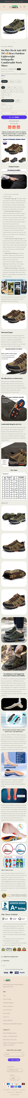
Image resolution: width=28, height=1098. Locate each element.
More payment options (14, 120)
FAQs (4, 995)
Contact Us (6, 1017)
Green (4, 81)
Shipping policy (19, 1092)
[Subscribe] (22, 1054)
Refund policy (15, 1089)
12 (21, 91)
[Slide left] (10, 42)
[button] (4, 7)
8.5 (15, 87)
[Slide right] (17, 42)
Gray (19, 81)
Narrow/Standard (8, 100)
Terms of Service (7, 1010)
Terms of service (10, 1092)
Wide (17, 100)
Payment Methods (7, 1020)
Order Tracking (7, 999)
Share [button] (4, 965)
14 (8, 94)
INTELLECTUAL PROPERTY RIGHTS (12, 1024)
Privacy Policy (6, 1013)
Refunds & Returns (8, 1006)
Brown (12, 81)
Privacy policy (22, 1089)
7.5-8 (8, 87)
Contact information (14, 1094)
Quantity (3, 104)
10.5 (11, 91)
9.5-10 (4, 91)
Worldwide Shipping (8, 1002)
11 (16, 91)
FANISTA (8, 1089)
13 (3, 94)
